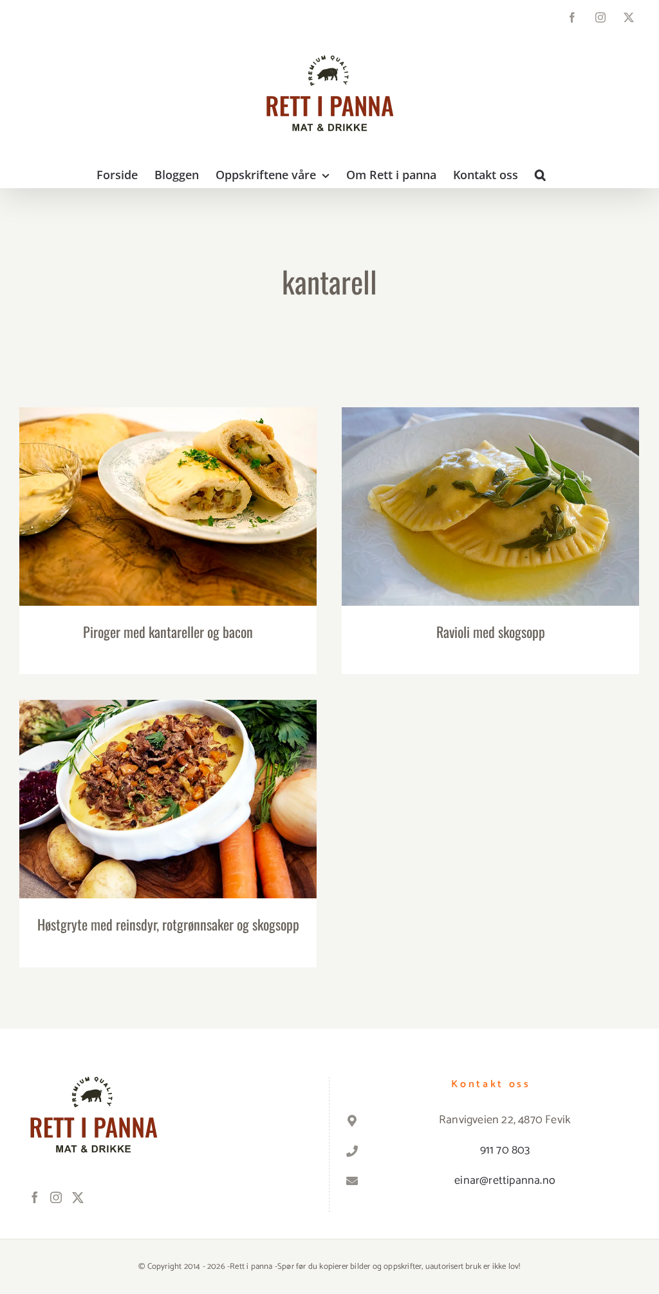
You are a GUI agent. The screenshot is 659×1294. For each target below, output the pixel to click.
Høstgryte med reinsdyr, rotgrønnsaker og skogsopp (168, 787)
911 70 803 (505, 1150)
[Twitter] (78, 1197)
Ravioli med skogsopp (490, 494)
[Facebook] (35, 1197)
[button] (540, 175)
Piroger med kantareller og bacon (168, 494)
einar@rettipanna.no (504, 1180)
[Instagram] (56, 1197)
